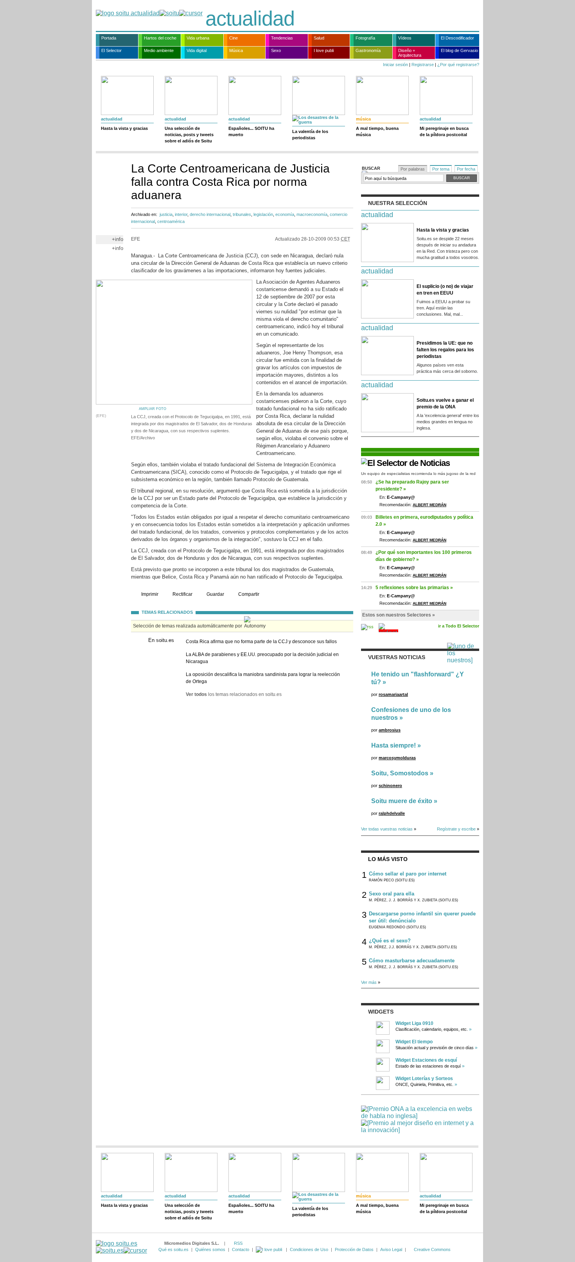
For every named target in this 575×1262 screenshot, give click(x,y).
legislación (263, 214)
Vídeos (404, 38)
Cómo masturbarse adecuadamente (412, 961)
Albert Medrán (429, 505)
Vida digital (197, 50)
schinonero (390, 785)
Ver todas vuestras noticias (387, 829)
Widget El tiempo (414, 1041)
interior (181, 214)
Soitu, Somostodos (399, 773)
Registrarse (422, 64)
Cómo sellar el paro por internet (407, 874)
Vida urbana (198, 38)
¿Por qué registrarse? (458, 64)
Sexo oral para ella (391, 894)
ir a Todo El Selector (458, 626)
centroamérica (171, 221)
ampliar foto (152, 409)
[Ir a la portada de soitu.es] (121, 1247)
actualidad (250, 18)
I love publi (324, 50)
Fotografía (365, 38)
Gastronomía (368, 50)
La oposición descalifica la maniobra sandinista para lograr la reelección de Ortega (263, 678)
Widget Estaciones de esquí (426, 1060)
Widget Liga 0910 (414, 1023)
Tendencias (282, 38)
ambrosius (390, 730)
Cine (233, 38)
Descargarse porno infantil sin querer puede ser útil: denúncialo (422, 917)
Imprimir (149, 594)
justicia (166, 214)
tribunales (242, 214)
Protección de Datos (354, 1249)
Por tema (440, 169)
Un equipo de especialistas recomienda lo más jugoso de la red (418, 473)
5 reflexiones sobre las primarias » (414, 587)
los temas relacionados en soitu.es (234, 694)
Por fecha (466, 169)
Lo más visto (388, 859)
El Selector (111, 50)
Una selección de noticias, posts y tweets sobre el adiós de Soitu (189, 134)
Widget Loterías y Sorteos (424, 1078)
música (363, 119)
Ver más (369, 982)
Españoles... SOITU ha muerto (251, 131)
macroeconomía (311, 214)
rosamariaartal (393, 694)
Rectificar (182, 594)
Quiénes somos (210, 1249)
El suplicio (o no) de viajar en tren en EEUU (445, 290)
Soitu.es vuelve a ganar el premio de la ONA (445, 403)
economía (284, 214)
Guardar (215, 594)
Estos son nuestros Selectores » (398, 615)
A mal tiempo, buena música (377, 131)
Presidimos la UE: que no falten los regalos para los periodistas (445, 349)
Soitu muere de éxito (401, 801)
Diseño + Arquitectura (409, 53)
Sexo (276, 50)
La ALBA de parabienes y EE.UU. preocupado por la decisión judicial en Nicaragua (262, 658)
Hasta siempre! (393, 745)
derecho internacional (210, 214)
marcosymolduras (397, 757)
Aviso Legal (391, 1249)
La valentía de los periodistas (310, 134)
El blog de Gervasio (459, 50)
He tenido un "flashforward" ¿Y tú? (417, 678)
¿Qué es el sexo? (390, 941)
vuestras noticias (396, 657)
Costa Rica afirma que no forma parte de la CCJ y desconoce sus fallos (261, 641)
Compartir (248, 594)
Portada (108, 38)
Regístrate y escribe (456, 829)
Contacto (240, 1249)
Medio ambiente (159, 50)
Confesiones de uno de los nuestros (411, 714)
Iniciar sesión (395, 64)
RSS (238, 1243)
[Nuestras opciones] (269, 1249)
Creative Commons (432, 1249)
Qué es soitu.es (173, 1249)
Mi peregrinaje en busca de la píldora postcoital (444, 131)
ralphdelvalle (392, 813)
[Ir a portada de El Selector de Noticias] (405, 463)
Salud (319, 38)
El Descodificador (457, 38)
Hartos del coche (160, 38)
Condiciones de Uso (309, 1249)
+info (117, 239)
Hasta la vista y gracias (124, 128)
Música (236, 50)
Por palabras (413, 169)
